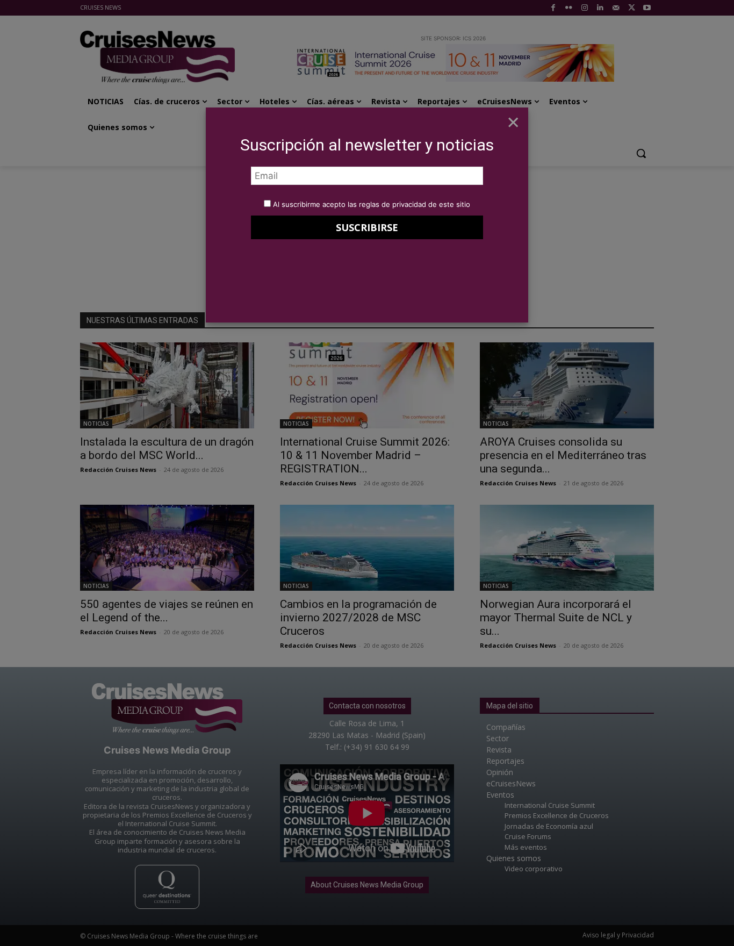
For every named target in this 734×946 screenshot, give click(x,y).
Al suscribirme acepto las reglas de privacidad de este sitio (371, 204)
